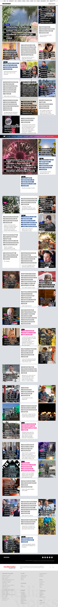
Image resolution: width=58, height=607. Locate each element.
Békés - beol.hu (5, 578)
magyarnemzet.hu (24, 575)
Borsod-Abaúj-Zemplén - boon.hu (8, 579)
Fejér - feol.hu (4, 583)
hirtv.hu (22, 578)
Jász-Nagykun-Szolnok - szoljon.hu (8, 589)
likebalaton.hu (23, 597)
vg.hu (22, 585)
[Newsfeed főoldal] (6, 557)
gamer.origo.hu (23, 596)
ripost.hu (41, 583)
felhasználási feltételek (37, 560)
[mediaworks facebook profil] (50, 567)
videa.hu (40, 595)
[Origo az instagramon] (47, 557)
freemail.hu (41, 592)
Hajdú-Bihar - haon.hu (6, 586)
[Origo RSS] (52, 557)
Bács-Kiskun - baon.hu (6, 575)
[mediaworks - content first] (9, 567)
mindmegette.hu (24, 600)
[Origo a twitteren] (45, 557)
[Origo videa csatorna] (49, 557)
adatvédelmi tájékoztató (29, 560)
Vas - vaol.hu (4, 597)
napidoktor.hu (23, 599)
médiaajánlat (52, 560)
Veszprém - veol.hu (5, 598)
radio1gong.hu (42, 602)
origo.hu (22, 579)
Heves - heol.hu (5, 587)
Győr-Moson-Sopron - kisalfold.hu (8, 585)
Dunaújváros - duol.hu (6, 582)
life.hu (40, 585)
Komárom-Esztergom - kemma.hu (8, 590)
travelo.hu (22, 601)
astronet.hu (23, 592)
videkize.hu (41, 574)
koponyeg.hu (41, 594)
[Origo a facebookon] (43, 557)
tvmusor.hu (41, 576)
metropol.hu (41, 584)
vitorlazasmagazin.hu (43, 573)
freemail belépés (52, 3)
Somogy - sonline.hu (6, 593)
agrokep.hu (23, 586)
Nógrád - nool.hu (5, 591)
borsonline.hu (41, 581)
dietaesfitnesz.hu (24, 603)
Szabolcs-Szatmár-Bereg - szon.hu (8, 594)
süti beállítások (43, 560)
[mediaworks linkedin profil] (53, 567)
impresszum (48, 560)
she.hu (40, 587)
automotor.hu (23, 593)
